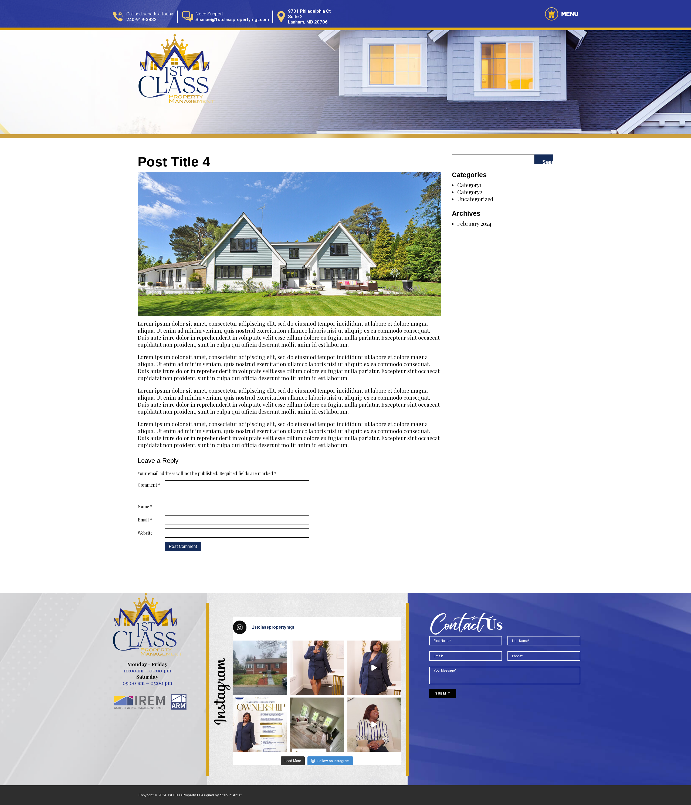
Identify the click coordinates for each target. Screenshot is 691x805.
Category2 (469, 192)
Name (145, 506)
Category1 (469, 184)
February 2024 (474, 223)
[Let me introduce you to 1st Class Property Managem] (374, 725)
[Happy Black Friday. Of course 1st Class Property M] (260, 725)
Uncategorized (475, 199)
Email (145, 520)
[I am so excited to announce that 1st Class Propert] (317, 725)
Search (547, 161)
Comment (149, 485)
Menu (569, 14)
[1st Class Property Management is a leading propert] (374, 668)
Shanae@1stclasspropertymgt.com (232, 19)
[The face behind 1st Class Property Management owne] (317, 668)
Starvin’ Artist (231, 795)
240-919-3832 (141, 19)
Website (145, 533)
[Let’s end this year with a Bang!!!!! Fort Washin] (260, 668)
